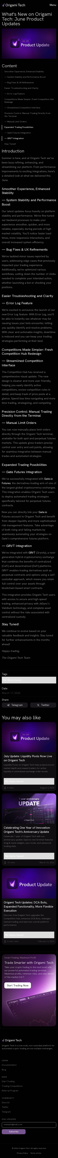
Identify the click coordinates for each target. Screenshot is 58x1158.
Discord (5, 1102)
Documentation (9, 1065)
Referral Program (10, 1090)
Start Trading (8, 1081)
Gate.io (43, 512)
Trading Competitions (12, 1086)
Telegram (6, 1111)
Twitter (5, 1107)
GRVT (32, 552)
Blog (4, 1069)
